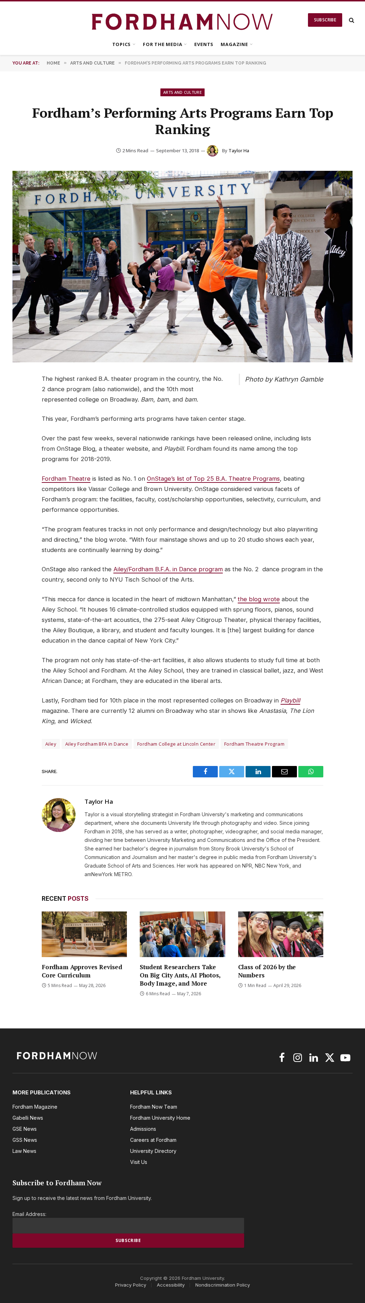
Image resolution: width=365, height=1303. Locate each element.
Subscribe (325, 20)
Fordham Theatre (66, 478)
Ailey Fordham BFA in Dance (96, 744)
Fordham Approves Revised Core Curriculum (82, 971)
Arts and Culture (182, 92)
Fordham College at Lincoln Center (176, 744)
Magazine (234, 44)
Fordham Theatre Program (254, 744)
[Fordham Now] (182, 20)
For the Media (162, 44)
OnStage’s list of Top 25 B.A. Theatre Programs (213, 478)
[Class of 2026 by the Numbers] (280, 934)
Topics (121, 44)
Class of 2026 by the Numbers (267, 971)
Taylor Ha (238, 150)
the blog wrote (259, 599)
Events (204, 44)
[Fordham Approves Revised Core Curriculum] (84, 934)
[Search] (351, 20)
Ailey (50, 744)
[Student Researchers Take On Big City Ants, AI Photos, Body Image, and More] (182, 934)
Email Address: (29, 1214)
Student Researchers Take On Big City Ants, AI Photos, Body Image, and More (180, 975)
